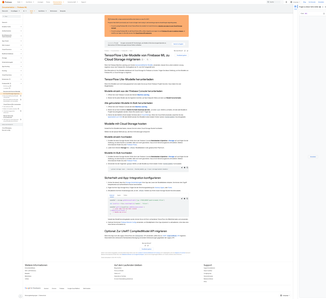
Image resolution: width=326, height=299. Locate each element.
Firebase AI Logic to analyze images (172, 31)
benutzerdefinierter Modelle (144, 65)
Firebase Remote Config (128, 222)
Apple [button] (119, 195)
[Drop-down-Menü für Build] (22, 2)
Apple (162, 187)
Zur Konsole (312, 2)
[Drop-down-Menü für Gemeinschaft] (78, 2)
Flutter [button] (125, 195)
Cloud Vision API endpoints (143, 33)
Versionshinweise (208, 276)
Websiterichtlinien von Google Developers (133, 254)
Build (18, 2)
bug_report (320, 7)
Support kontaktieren (209, 268)
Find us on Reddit (118, 270)
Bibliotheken (28, 276)
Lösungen (40, 2)
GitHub (27, 279)
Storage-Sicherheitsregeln (134, 182)
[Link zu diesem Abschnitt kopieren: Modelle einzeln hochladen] (133, 137)
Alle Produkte (86, 288)
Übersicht (5, 11)
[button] (10, 27)
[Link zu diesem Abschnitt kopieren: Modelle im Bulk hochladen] (133, 153)
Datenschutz (42, 295)
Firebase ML (22, 7)
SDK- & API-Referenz (30, 270)
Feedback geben (182, 55)
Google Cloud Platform (73, 288)
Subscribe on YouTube (120, 276)
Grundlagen (14, 11)
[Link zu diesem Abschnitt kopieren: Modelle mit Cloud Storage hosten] (148, 124)
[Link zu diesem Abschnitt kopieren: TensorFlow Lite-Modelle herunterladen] (155, 80)
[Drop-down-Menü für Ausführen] (34, 2)
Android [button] (112, 195)
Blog (304, 2)
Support (83, 2)
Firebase (107, 50)
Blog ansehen (117, 268)
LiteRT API (171, 236)
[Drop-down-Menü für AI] (26, 11)
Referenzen (53, 11)
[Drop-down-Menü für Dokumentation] (64, 2)
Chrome (54, 288)
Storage (171, 141)
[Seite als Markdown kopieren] (147, 59)
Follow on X (117, 273)
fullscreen (323, 7)
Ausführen (29, 2)
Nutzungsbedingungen (31, 295)
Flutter (170, 187)
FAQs (205, 281)
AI (23, 11)
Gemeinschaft (72, 2)
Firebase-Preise (132, 145)
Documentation (8, 7)
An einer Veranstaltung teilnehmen (123, 279)
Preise (48, 2)
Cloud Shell (145, 115)
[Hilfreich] (185, 51)
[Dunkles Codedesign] (184, 167)
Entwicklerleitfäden (30, 268)
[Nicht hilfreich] (187, 51)
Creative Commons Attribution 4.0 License (149, 252)
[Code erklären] (182, 167)
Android (157, 187)
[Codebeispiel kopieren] (187, 167)
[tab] (112, 195)
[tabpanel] (148, 207)
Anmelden (321, 2)
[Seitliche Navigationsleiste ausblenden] (20, 296)
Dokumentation (57, 2)
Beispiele (63, 11)
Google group (207, 273)
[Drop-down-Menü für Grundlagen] (20, 11)
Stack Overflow (208, 270)
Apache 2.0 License (180, 252)
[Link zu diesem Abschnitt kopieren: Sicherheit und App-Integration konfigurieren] (162, 178)
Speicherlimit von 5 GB (115, 117)
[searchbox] (11, 16)
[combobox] (274, 2)
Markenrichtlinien (208, 279)
